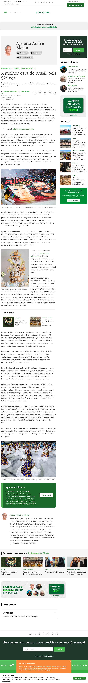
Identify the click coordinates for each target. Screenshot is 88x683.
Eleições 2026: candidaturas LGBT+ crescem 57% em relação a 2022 (79, 169)
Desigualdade (70, 569)
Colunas (16, 68)
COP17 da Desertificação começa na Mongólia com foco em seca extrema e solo (78, 183)
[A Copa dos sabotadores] (55, 562)
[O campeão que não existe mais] (8, 322)
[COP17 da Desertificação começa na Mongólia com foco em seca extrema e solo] (65, 180)
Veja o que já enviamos (73, 54)
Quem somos (7, 1)
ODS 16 (23, 92)
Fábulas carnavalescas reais (23, 129)
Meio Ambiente (76, 125)
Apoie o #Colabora (75, 5)
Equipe (17, 4)
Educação (17, 318)
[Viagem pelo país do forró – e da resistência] (35, 322)
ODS (11, 12)
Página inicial (6, 68)
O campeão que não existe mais (21, 322)
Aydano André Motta (30, 45)
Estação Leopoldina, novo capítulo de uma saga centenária (79, 143)
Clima (73, 175)
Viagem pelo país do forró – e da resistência (48, 322)
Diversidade (49, 317)
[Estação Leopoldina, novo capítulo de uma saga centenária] (65, 143)
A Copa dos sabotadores (55, 572)
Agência (16, 1)
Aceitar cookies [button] (79, 678)
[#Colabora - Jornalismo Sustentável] (43, 12)
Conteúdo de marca (9, 4)
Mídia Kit (25, 1)
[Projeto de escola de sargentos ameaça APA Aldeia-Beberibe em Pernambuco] (65, 130)
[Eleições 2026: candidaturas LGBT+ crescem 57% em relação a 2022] (65, 167)
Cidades (44, 317)
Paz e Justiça (82, 150)
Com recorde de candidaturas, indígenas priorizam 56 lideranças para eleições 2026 (79, 158)
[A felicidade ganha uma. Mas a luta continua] (77, 562)
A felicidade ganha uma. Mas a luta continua (76, 573)
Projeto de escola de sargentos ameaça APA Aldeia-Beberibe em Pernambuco (79, 132)
